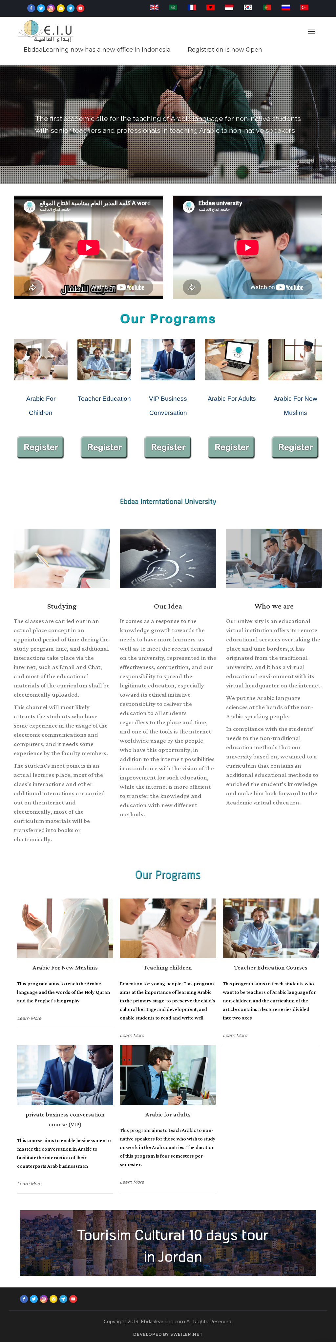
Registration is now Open (120, 49)
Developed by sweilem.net (167, 1334)
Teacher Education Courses (270, 967)
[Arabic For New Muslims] (65, 928)
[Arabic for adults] (168, 1075)
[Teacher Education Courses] (271, 928)
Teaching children (168, 967)
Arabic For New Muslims (65, 967)
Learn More (29, 1018)
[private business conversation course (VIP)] (65, 1075)
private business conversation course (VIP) (65, 1120)
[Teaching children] (168, 928)
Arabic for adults (168, 1114)
